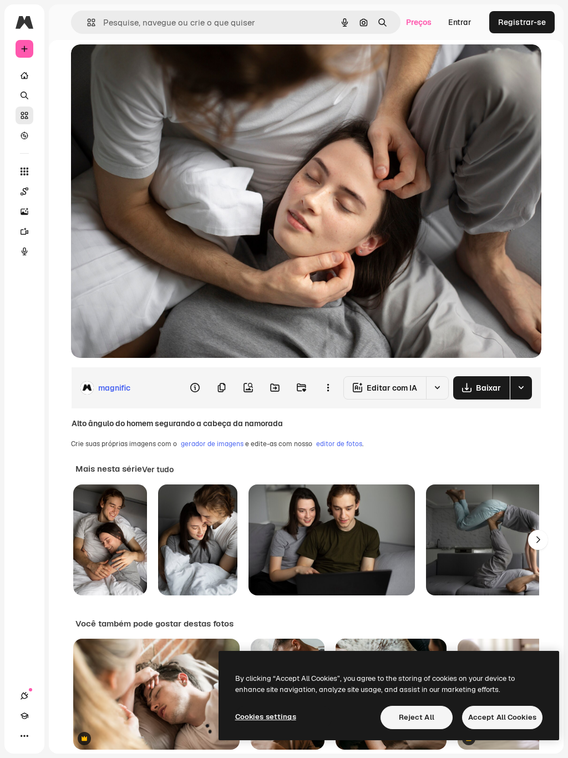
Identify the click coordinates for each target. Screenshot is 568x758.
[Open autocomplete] (87, 22)
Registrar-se (522, 22)
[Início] (24, 75)
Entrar (459, 22)
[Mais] (24, 736)
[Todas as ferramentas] (24, 171)
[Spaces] (24, 191)
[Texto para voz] (24, 251)
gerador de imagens (212, 443)
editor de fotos (339, 443)
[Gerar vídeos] (24, 231)
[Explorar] (24, 135)
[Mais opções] (328, 388)
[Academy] (24, 716)
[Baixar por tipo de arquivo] (521, 388)
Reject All (416, 717)
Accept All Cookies (502, 717)
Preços (419, 22)
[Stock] (24, 115)
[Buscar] (24, 95)
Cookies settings (265, 716)
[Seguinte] (538, 539)
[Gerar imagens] (24, 211)
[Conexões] (24, 696)
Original (142, 65)
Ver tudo (158, 469)
